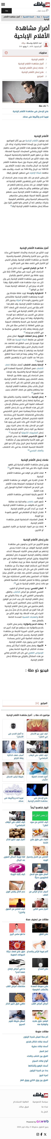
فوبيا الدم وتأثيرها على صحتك (35, 117)
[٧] (15, 583)
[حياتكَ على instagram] (37, 1134)
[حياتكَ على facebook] (41, 1134)
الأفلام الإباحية (31, 141)
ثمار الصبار (43, 1051)
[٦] (8, 467)
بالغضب (30, 502)
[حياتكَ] (42, 4)
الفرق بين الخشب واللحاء (37, 1056)
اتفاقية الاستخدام (21, 1102)
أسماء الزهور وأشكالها (38, 1066)
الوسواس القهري (35, 653)
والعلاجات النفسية (30, 617)
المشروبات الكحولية (29, 433)
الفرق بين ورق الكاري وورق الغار (34, 1080)
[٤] (9, 432)
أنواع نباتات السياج (40, 1061)
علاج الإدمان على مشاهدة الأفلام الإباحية (30, 111)
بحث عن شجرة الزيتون (39, 1070)
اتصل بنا (44, 1112)
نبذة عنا (44, 1107)
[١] (11, 205)
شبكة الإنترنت (35, 173)
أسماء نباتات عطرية (40, 1046)
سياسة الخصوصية (40, 1102)
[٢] (29, 289)
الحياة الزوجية (21, 340)
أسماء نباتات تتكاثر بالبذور (37, 1042)
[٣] (32, 392)
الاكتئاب (16, 592)
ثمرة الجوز (43, 1075)
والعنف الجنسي (36, 450)
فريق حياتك (24, 1107)
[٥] (28, 450)
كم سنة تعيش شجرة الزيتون (35, 1037)
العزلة (18, 300)
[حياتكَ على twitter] (45, 1134)
